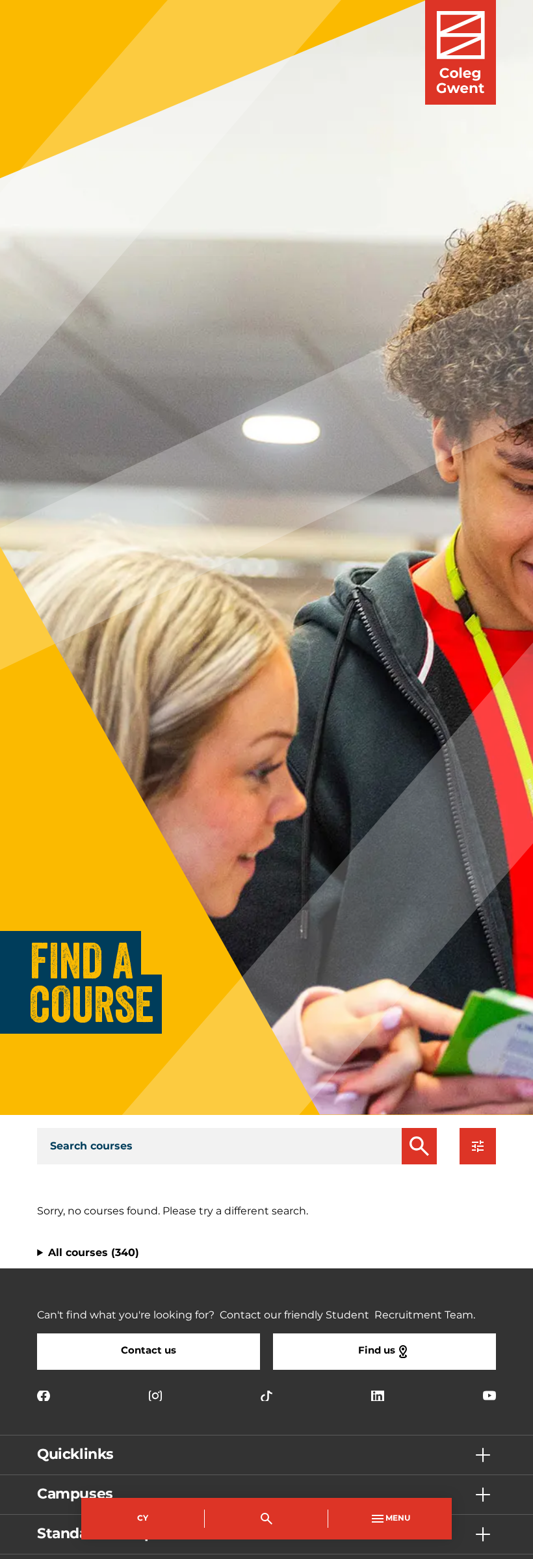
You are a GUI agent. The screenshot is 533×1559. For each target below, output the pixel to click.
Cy (142, 1518)
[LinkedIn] (377, 1396)
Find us (376, 1351)
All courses (93, 1253)
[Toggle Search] (266, 1518)
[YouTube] (489, 1396)
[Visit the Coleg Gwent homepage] (460, 52)
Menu (397, 1518)
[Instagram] (155, 1396)
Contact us (148, 1351)
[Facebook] (43, 1396)
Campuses (75, 1494)
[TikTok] (266, 1396)
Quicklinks (75, 1454)
